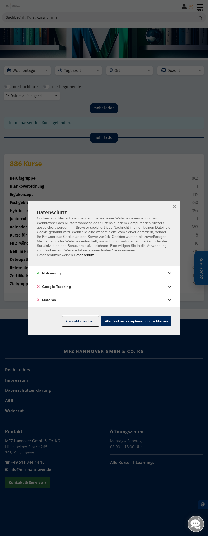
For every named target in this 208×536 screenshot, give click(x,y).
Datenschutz (84, 255)
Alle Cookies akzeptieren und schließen (136, 321)
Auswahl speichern (80, 321)
